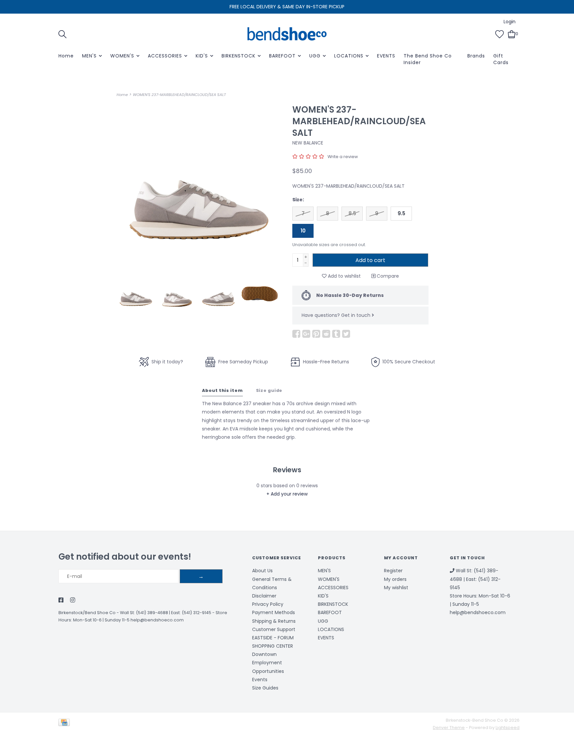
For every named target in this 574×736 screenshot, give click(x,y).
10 (303, 230)
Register (393, 570)
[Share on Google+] (306, 334)
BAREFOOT (282, 55)
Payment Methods (273, 612)
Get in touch (356, 315)
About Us (262, 570)
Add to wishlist (344, 276)
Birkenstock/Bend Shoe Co (87, 612)
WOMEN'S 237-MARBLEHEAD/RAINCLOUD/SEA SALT (179, 94)
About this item (222, 390)
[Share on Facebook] (296, 334)
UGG (315, 55)
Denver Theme (449, 727)
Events (259, 679)
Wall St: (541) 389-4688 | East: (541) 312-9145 (165, 612)
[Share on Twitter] (346, 334)
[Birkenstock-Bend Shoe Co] (287, 34)
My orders (395, 579)
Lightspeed (508, 727)
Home (66, 55)
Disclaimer (264, 596)
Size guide (269, 390)
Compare (387, 276)
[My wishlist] (499, 33)
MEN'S (89, 55)
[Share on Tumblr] (336, 334)
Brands (476, 55)
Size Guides (265, 688)
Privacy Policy (267, 604)
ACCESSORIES (165, 55)
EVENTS (386, 55)
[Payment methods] (65, 724)
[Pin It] (316, 334)
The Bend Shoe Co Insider (428, 59)
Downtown (264, 654)
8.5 (352, 213)
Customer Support (273, 629)
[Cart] (512, 33)
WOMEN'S (122, 55)
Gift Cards (501, 59)
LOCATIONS (348, 55)
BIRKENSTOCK (238, 55)
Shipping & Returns (274, 621)
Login (510, 21)
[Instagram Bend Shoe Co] (72, 600)
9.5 (401, 213)
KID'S (202, 55)
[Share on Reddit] (326, 334)
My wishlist (396, 587)
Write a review (343, 156)
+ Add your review (287, 494)
